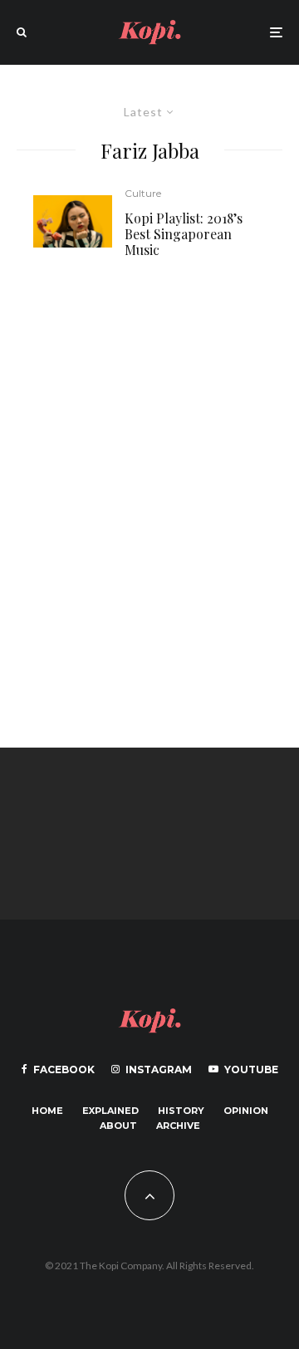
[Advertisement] (149, 501)
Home (47, 1110)
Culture (143, 193)
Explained (110, 1110)
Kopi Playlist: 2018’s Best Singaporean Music (184, 234)
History (181, 1110)
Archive (178, 1125)
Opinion (245, 1110)
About (118, 1125)
